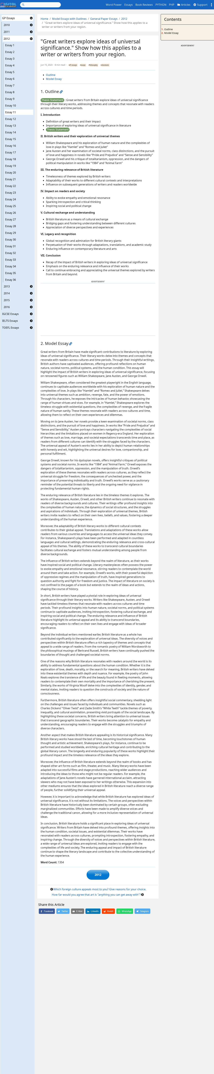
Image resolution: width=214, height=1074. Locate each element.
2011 (7, 32)
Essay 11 (10, 112)
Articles (185, 5)
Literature (105, 65)
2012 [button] (98, 875)
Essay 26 (10, 213)
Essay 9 (9, 99)
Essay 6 (9, 79)
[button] (31, 18)
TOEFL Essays (10, 327)
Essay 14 (10, 132)
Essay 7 (9, 85)
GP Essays (8, 18)
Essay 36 (10, 280)
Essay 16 (10, 146)
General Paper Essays (104, 19)
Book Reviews (144, 5)
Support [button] (201, 5)
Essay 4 (9, 65)
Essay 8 (9, 92)
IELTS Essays (10, 321)
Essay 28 (10, 226)
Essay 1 (9, 45)
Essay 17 (10, 152)
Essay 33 (10, 259)
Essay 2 (9, 52)
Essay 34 (10, 266)
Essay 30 (10, 239)
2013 (7, 286)
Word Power (114, 5)
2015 (7, 300)
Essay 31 (10, 246)
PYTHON (160, 5)
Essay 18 (10, 159)
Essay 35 (10, 273)
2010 (7, 25)
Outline (50, 75)
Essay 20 (10, 172)
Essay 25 (10, 206)
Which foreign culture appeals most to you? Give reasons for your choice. (99, 889)
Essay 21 (10, 179)
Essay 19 (10, 166)
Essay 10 (10, 105)
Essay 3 (9, 58)
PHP (171, 5)
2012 (7, 39)
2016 (7, 307)
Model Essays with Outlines (69, 19)
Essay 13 (10, 125)
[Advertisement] (98, 309)
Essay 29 (10, 233)
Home (44, 19)
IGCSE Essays (10, 314)
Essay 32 (10, 253)
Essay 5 (9, 72)
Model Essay (54, 79)
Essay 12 (10, 119)
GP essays (73, 65)
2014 (7, 293)
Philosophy (93, 65)
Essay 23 (10, 192)
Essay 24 (10, 199)
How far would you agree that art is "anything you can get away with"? (96, 894)
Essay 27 (10, 219)
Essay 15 (10, 139)
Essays (128, 5)
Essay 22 (10, 186)
